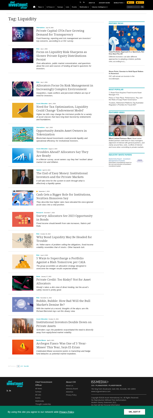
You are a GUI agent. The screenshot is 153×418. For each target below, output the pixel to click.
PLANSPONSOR (115, 385)
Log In (131, 2)
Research (39, 212)
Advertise (69, 392)
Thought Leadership (43, 404)
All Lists (38, 395)
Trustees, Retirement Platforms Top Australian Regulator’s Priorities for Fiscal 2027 (126, 104)
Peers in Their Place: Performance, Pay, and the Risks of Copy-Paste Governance (125, 99)
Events (74, 7)
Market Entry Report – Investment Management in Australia (119, 160)
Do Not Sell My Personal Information (105, 405)
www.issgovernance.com (100, 391)
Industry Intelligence (99, 7)
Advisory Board (104, 2)
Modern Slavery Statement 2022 (103, 402)
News (40, 7)
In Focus (50, 7)
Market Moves (41, 340)
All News (38, 388)
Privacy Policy (66, 412)
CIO (92, 385)
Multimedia (83, 7)
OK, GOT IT (134, 412)
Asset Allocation (42, 103)
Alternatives (40, 27)
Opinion (38, 170)
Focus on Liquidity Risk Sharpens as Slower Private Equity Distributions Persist (61, 55)
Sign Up (140, 2)
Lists (67, 7)
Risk (37, 49)
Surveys (60, 7)
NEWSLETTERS (118, 2)
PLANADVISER (101, 385)
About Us (92, 2)
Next (25, 366)
